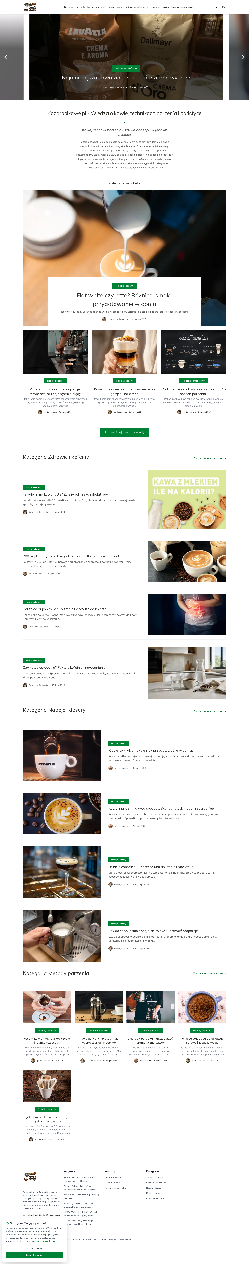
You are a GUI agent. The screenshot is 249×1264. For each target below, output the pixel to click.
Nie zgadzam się (35, 1248)
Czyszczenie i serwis (158, 6)
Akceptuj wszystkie (35, 1255)
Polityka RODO (89, 1240)
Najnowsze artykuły (74, 6)
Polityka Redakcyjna (107, 1240)
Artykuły (69, 1171)
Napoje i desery (115, 6)
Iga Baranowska (113, 1177)
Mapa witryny (125, 1240)
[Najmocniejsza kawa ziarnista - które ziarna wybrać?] (124, 57)
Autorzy (110, 1171)
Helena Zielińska (112, 1182)
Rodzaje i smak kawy (182, 6)
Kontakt (76, 1240)
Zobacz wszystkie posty (209, 458)
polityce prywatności (45, 1241)
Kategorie (152, 1171)
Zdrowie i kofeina (135, 6)
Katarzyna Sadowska (115, 1188)
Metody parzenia (96, 6)
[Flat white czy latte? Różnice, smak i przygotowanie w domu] (124, 258)
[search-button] (215, 7)
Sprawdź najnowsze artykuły (124, 432)
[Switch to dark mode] (223, 7)
